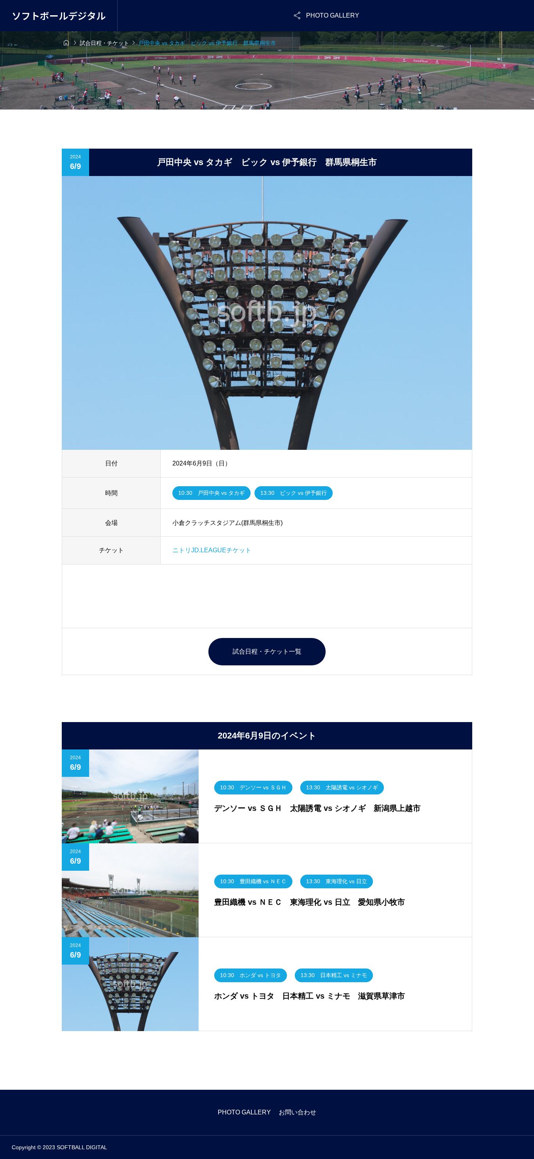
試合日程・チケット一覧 (267, 651)
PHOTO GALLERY (244, 1112)
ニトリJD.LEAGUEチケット (211, 550)
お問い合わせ (297, 1112)
